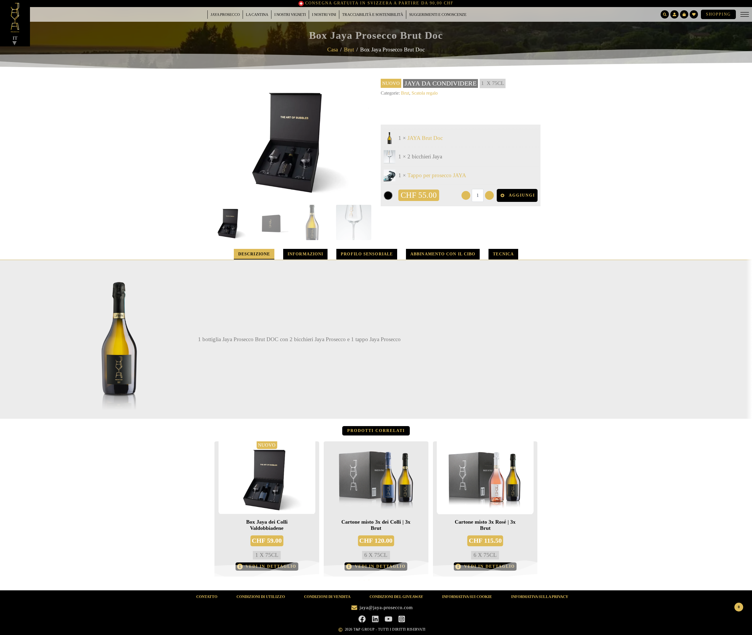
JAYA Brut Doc (425, 138)
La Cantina (257, 14)
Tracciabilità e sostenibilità (372, 14)
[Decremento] (465, 195)
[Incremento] (489, 195)
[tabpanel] (376, 339)
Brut (349, 49)
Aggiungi (522, 195)
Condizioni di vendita (327, 596)
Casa (332, 49)
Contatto (206, 596)
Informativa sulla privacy (539, 596)
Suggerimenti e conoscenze (437, 14)
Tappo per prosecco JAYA (436, 175)
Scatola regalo (425, 93)
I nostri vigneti (290, 14)
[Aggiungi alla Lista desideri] (388, 195)
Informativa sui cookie (467, 596)
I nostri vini (324, 14)
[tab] (254, 254)
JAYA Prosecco (225, 14)
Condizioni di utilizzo (260, 596)
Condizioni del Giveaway (396, 596)
